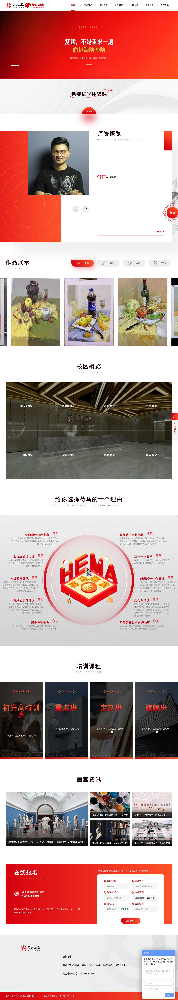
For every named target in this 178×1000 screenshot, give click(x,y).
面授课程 (88, 5)
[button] (10, 65)
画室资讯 (149, 5)
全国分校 (134, 5)
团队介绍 (103, 5)
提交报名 (130, 920)
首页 (73, 5)
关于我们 (165, 5)
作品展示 (119, 5)
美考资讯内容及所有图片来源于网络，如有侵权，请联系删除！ (96, 965)
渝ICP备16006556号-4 (68, 996)
